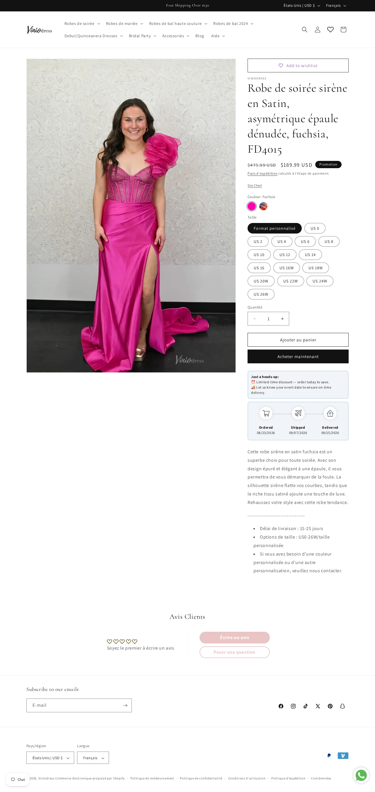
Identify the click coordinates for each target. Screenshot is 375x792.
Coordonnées (321, 778)
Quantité (255, 307)
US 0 (315, 228)
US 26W (261, 294)
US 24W (320, 281)
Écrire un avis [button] (234, 637)
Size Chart (255, 185)
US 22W (290, 281)
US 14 (310, 254)
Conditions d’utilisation (247, 778)
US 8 (329, 241)
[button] (82, 23)
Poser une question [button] (234, 652)
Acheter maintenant (298, 356)
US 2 (258, 241)
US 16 (259, 267)
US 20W (261, 281)
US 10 (259, 254)
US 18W (315, 267)
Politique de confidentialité (201, 778)
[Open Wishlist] (330, 29)
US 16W (286, 267)
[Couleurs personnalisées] (263, 206)
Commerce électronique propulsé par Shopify (90, 778)
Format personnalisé (275, 228)
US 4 (281, 241)
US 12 (284, 254)
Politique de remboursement (152, 778)
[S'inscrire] (125, 705)
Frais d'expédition (263, 173)
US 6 (305, 241)
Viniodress (46, 778)
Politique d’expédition (288, 778)
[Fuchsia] (252, 206)
